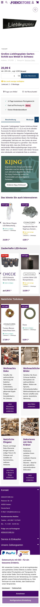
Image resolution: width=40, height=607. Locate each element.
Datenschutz (16, 588)
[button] (33, 2)
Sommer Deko (30, 60)
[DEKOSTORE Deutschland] (19, 2)
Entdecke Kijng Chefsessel (16, 185)
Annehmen (20, 594)
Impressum (6, 588)
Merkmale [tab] (30, 120)
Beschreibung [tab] (10, 120)
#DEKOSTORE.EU (7, 532)
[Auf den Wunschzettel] (35, 9)
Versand (23, 71)
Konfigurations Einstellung (20, 600)
